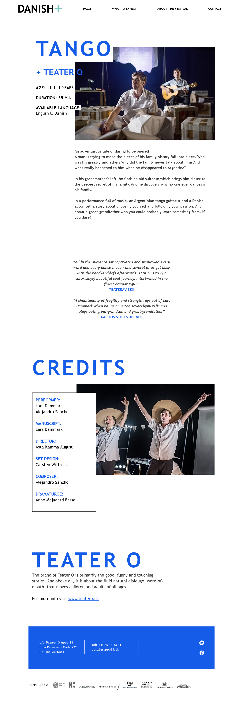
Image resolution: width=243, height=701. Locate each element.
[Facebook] (202, 653)
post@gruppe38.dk (105, 649)
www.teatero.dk (83, 598)
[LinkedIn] (201, 642)
